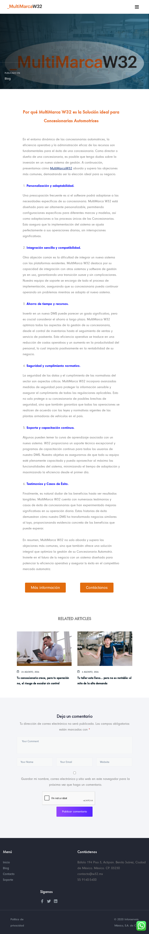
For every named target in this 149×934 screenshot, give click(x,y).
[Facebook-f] (42, 901)
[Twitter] (49, 901)
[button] (45, 588)
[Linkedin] (56, 901)
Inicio (6, 862)
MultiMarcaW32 (61, 168)
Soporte (8, 880)
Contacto (9, 874)
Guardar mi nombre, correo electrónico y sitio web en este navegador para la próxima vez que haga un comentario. (75, 781)
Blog (8, 78)
